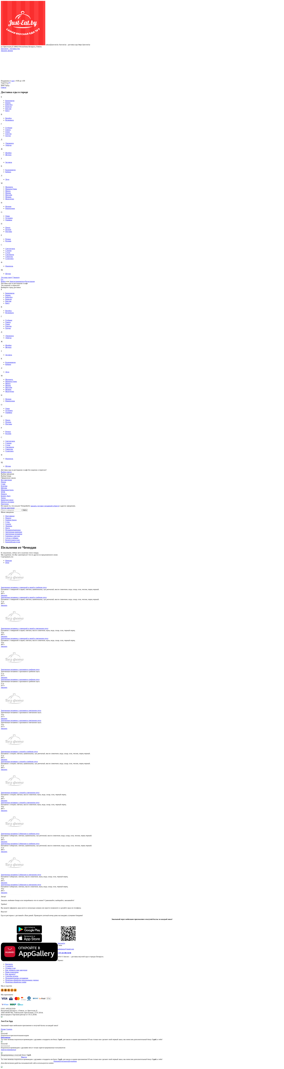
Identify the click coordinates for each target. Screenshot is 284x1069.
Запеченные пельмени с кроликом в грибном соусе (20, 669)
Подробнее (72, 1061)
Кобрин (8, 172)
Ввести (24, 1057)
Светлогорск (10, 249)
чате (12, 81)
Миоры (8, 193)
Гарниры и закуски (12, 536)
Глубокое (8, 128)
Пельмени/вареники (13, 530)
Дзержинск (9, 143)
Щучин (8, 274)
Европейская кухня (12, 542)
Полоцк (8, 229)
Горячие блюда (11, 520)
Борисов (8, 107)
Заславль (8, 162)
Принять (57, 1061)
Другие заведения (7, 508)
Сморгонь (9, 257)
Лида (7, 179)
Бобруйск (9, 105)
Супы (7, 522)
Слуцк (7, 253)
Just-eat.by (61, 943)
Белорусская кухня (12, 540)
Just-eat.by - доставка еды (10, 49)
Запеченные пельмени (13, 534)
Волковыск (9, 120)
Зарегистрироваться (17, 281)
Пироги (8, 518)
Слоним (8, 251)
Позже (3, 1029)
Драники (8, 526)
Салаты (8, 524)
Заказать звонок (7, 51)
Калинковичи (10, 170)
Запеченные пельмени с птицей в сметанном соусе (20, 793)
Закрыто (16, 277)
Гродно (8, 136)
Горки (7, 132)
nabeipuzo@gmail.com (66, 949)
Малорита (9, 187)
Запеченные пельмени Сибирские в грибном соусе (20, 834)
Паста (7, 528)
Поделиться (5, 1037)
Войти (3, 281)
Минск (8, 191)
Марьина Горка (11, 189)
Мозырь (8, 197)
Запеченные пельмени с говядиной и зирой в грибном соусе (24, 587)
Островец (9, 218)
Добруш (8, 145)
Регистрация (30, 281)
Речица (8, 239)
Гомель (8, 130)
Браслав (8, 109)
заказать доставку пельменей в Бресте (45, 506)
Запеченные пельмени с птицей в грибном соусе (19, 751)
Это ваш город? (7, 277)
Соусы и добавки (11, 538)
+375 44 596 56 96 (64, 953)
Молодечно (9, 199)
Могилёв (8, 195)
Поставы (8, 231)
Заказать (4, 595)
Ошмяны (8, 220)
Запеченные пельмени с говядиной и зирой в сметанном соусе (24, 628)
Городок (8, 134)
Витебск (8, 118)
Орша (7, 216)
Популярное (10, 516)
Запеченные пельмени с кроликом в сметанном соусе (21, 710)
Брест (7, 111)
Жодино (8, 155)
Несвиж (8, 206)
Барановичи (9, 101)
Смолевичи (9, 255)
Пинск (7, 227)
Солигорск (9, 259)
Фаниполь (9, 266)
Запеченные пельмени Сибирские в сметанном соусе (21, 875)
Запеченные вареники (13, 532)
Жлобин (8, 153)
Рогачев (8, 241)
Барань (8, 103)
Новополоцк (10, 208)
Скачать (9, 1029)
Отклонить (64, 1061)
